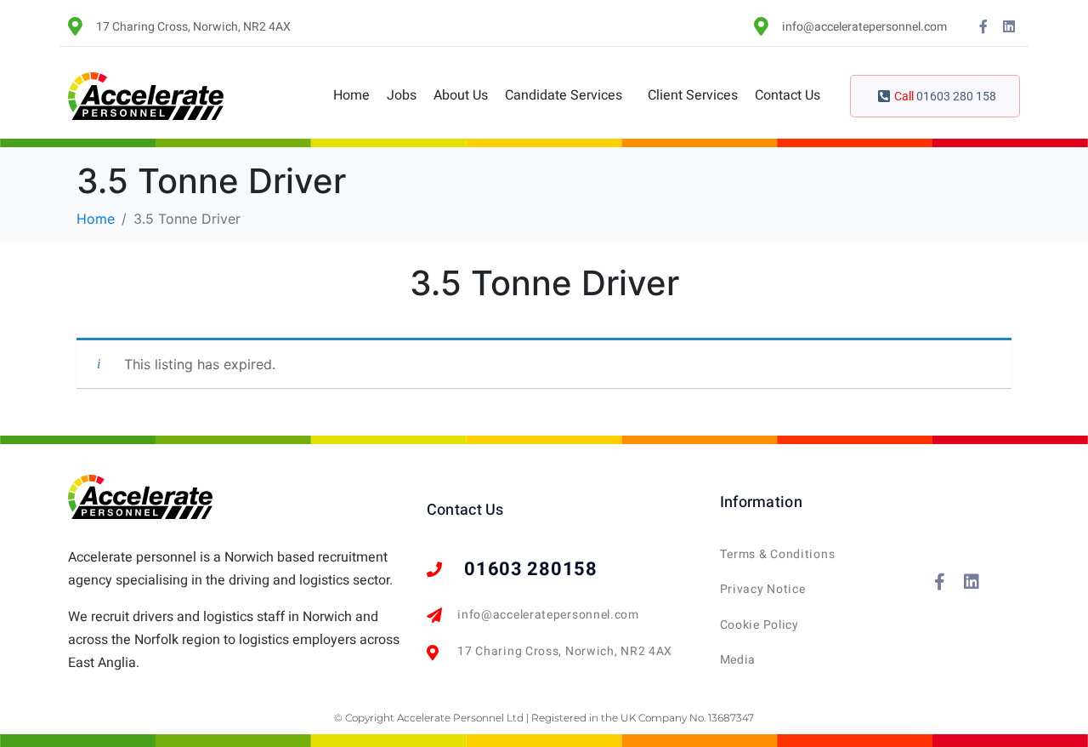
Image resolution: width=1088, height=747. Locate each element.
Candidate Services (563, 95)
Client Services (693, 95)
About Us (461, 95)
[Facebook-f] (983, 26)
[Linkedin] (1009, 26)
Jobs (401, 95)
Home (351, 95)
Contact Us (787, 95)
